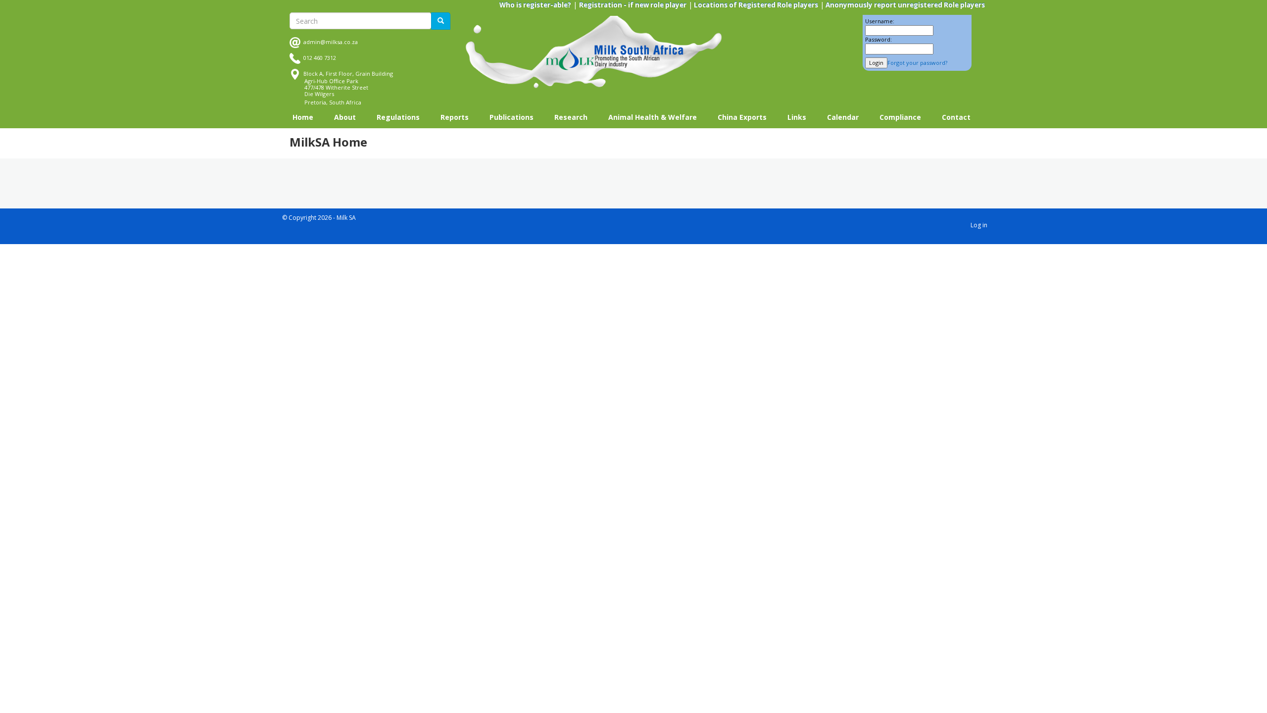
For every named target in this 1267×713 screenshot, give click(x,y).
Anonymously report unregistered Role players (904, 4)
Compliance (900, 117)
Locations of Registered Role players (755, 4)
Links (796, 117)
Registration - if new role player (632, 4)
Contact (956, 117)
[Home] (594, 52)
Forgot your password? (917, 62)
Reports (454, 117)
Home (302, 117)
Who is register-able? (535, 4)
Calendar (843, 117)
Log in (979, 225)
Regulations (398, 117)
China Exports (742, 117)
